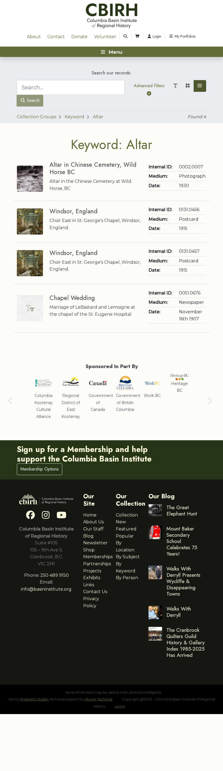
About (34, 36)
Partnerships (97, 563)
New (121, 521)
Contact (56, 36)
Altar (98, 116)
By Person (127, 577)
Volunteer (105, 36)
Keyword (74, 116)
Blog (88, 536)
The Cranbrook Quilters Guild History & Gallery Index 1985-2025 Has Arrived (185, 642)
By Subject (128, 556)
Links (88, 584)
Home (90, 515)
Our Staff (93, 529)
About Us (93, 521)
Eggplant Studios (34, 699)
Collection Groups (36, 116)
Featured (126, 529)
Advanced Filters (149, 86)
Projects (92, 570)
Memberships (98, 556)
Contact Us (95, 591)
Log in (120, 706)
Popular (125, 536)
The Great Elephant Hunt (181, 510)
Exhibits (91, 577)
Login (156, 36)
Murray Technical (98, 699)
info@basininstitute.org (46, 589)
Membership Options (39, 469)
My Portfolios (184, 36)
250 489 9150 (54, 575)
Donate (79, 36)
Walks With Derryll (178, 612)
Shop (89, 550)
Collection (127, 515)
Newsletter (95, 542)
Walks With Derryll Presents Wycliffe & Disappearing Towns (183, 581)
